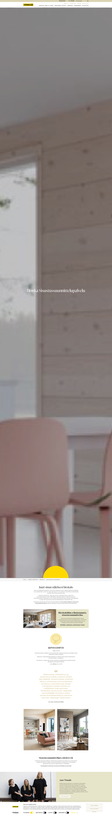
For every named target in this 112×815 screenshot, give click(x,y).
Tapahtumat (66, 3)
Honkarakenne (85, 3)
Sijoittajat (79, 3)
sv (72, 0)
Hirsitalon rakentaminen (33, 579)
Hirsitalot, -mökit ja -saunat (46, 5)
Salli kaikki (94, 805)
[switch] (44, 813)
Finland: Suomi (62, 0)
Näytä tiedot (73, 812)
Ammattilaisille (73, 3)
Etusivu (24, 579)
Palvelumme (42, 579)
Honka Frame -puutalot (60, 5)
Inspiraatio (70, 5)
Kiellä (94, 811)
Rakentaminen (77, 5)
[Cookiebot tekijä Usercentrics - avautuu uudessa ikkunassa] (15, 813)
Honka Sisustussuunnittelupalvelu (53, 579)
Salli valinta (94, 808)
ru (73, 0)
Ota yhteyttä (85, 5)
